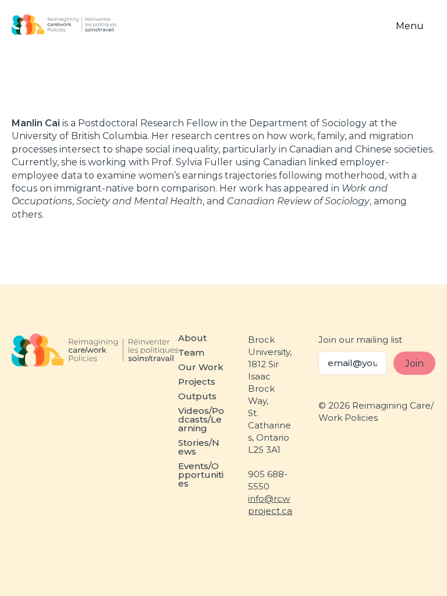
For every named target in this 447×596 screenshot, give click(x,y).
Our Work (201, 367)
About (192, 338)
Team (191, 352)
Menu (410, 25)
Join (414, 363)
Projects (196, 381)
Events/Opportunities (201, 475)
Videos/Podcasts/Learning (201, 419)
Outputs (197, 396)
